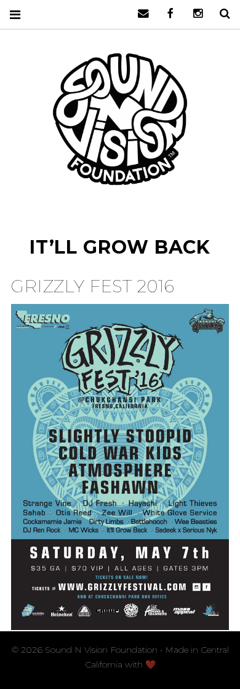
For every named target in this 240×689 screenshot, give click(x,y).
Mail (139, 14)
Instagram (193, 14)
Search (220, 14)
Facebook (166, 14)
